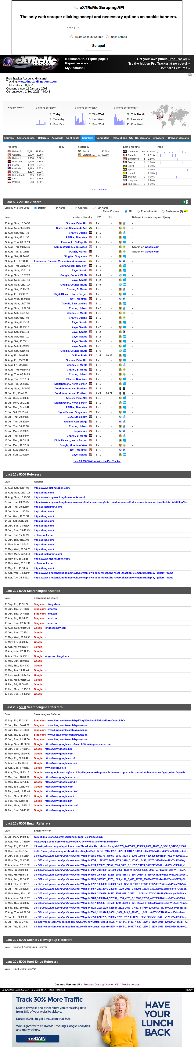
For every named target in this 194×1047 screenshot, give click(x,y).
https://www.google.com (59, 753)
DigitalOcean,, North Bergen (70, 294)
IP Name (60, 207)
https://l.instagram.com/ (48, 506)
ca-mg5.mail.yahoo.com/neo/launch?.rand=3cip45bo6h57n (68, 836)
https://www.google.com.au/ (61, 805)
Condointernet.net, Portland (71, 388)
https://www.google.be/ (58, 800)
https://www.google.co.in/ (60, 758)
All (130, 211)
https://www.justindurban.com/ (52, 487)
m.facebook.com (43, 535)
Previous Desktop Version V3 (101, 984)
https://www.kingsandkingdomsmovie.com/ (59, 497)
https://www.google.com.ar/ (61, 763)
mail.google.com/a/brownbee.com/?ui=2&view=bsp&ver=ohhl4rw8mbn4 (76, 841)
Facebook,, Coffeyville (74, 242)
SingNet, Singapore (75, 256)
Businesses (174, 211)
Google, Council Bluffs (73, 275)
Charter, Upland (78, 232)
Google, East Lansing (74, 303)
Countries (87, 138)
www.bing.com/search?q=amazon (68, 725)
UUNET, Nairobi (78, 251)
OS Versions (142, 138)
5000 (22, 474)
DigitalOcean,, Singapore (72, 412)
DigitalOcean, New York (73, 265)
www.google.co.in (55, 767)
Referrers (43, 138)
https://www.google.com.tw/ (61, 791)
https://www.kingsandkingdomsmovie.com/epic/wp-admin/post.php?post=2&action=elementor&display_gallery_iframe (103, 572)
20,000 (24, 202)
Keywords (57, 138)
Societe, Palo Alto (76, 223)
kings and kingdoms (57, 656)
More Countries (100, 189)
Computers (102, 138)
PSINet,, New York (76, 237)
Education (148, 211)
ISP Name (102, 207)
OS (131, 138)
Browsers (158, 138)
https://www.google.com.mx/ (61, 777)
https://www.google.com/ (59, 796)
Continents (72, 138)
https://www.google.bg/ (58, 748)
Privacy (188, 990)
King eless (54, 604)
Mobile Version (131, 984)
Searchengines (25, 138)
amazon (52, 609)
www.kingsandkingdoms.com (37, 81)
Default (41, 207)
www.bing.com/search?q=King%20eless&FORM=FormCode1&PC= (86, 720)
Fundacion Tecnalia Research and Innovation (60, 261)
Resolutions (120, 138)
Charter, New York (76, 379)
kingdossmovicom (55, 627)
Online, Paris (79, 355)
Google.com (152, 247)
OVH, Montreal (78, 298)
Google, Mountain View (73, 445)
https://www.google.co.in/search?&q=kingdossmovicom (78, 744)
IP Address (81, 207)
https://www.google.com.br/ (61, 782)
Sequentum (80, 431)
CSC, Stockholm (77, 416)
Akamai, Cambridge (75, 421)
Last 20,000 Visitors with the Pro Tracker (97, 461)
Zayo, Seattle (79, 270)
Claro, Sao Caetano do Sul (71, 228)
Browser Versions (178, 138)
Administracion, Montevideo (70, 247)
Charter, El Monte (77, 289)
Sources (9, 138)
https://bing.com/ (44, 492)
